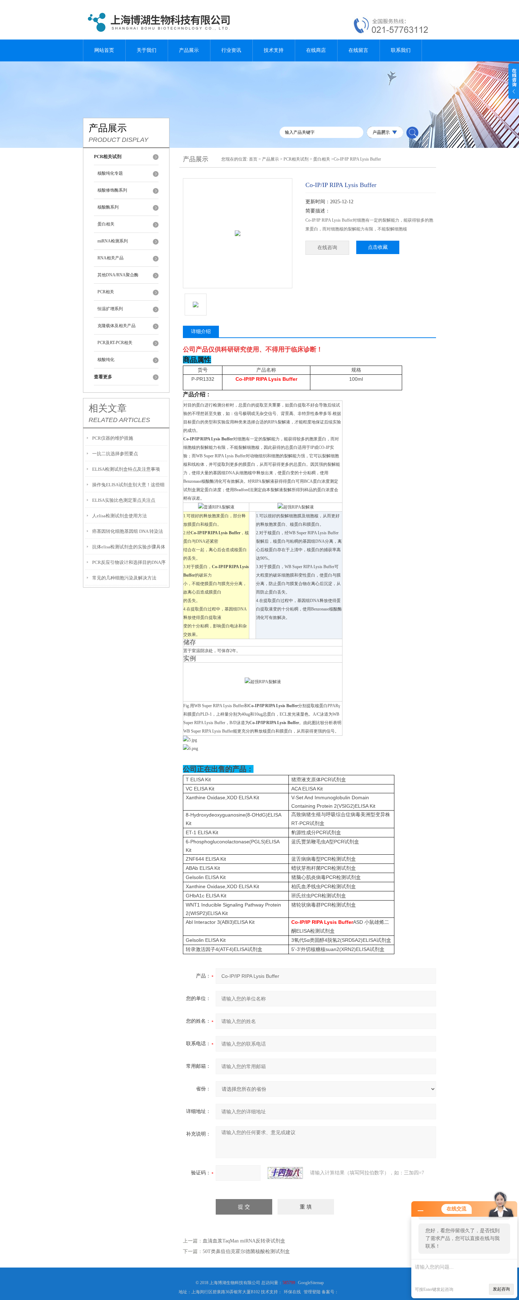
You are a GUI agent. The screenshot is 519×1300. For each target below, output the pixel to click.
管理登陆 (312, 1291)
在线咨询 (327, 247)
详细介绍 (201, 331)
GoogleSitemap (311, 1282)
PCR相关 (105, 291)
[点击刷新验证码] (285, 1173)
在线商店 (316, 50)
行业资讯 (231, 50)
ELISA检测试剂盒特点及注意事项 (126, 469)
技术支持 (274, 50)
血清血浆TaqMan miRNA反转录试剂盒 (244, 1241)
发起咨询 (501, 1289)
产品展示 (189, 50)
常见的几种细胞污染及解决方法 (124, 577)
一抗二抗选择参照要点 (115, 453)
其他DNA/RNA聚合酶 (117, 274)
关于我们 (146, 50)
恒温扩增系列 (110, 308)
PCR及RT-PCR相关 (114, 342)
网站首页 (104, 50)
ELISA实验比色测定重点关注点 (123, 500)
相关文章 (108, 408)
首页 (253, 159)
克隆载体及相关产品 (116, 325)
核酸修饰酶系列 (112, 190)
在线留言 (358, 50)
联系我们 (401, 50)
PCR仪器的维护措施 (112, 438)
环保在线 (292, 1291)
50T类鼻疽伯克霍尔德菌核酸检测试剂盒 (246, 1251)
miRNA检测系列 (112, 241)
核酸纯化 (105, 359)
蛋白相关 (105, 224)
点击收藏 (378, 247)
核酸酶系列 (108, 207)
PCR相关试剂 (296, 159)
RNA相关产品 (110, 257)
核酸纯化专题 (110, 173)
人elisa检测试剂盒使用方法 (119, 515)
